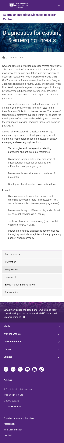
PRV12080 (16, 406)
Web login (8, 380)
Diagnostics (11, 269)
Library (7, 349)
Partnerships (11, 292)
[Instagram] (34, 369)
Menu (5, 5)
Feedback (8, 435)
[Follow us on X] (20, 369)
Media (7, 326)
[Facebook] (6, 369)
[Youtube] (27, 369)
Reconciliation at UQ (14, 317)
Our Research (16, 57)
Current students (12, 341)
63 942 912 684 (16, 395)
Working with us (12, 334)
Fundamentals (12, 254)
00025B (15, 401)
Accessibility (9, 424)
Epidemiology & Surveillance (20, 284)
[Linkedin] (13, 369)
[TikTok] (41, 369)
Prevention (10, 262)
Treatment (10, 277)
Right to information (13, 430)
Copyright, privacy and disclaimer (19, 418)
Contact (8, 356)
